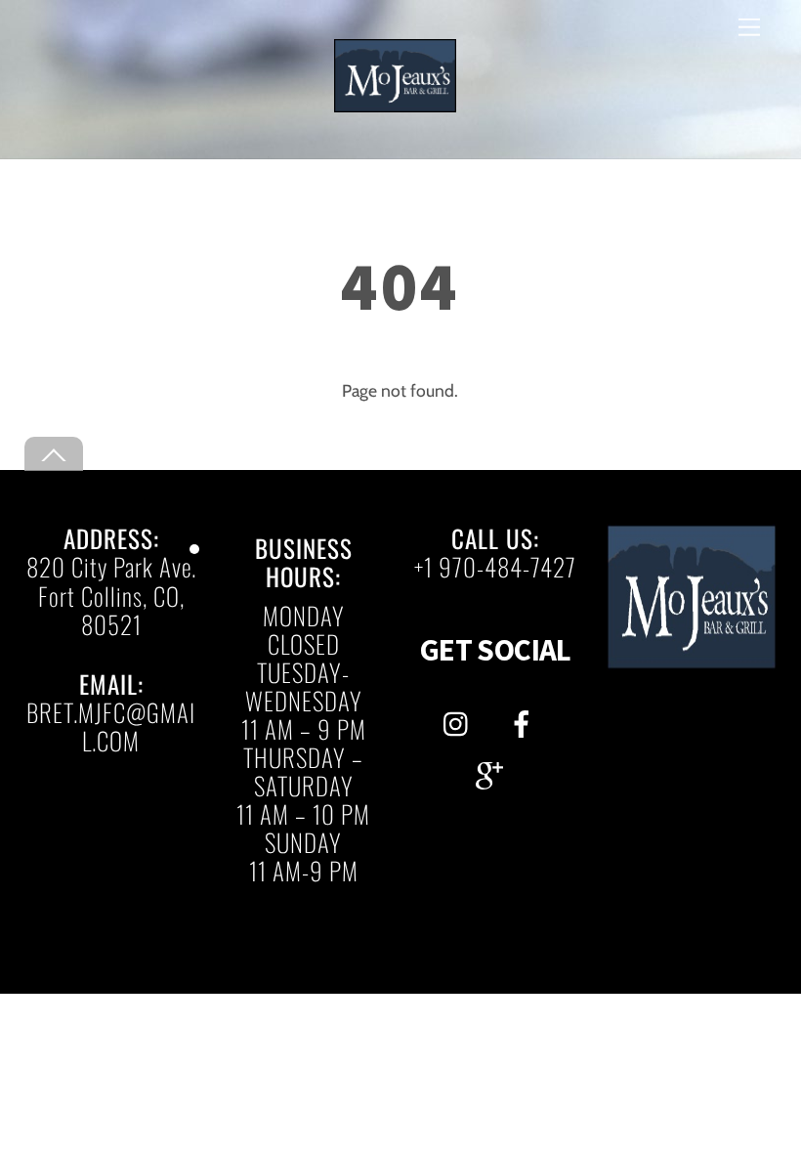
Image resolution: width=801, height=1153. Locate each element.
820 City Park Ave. (111, 566)
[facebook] (525, 720)
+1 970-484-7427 (495, 566)
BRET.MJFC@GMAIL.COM (110, 726)
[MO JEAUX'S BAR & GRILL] (395, 104)
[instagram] (460, 720)
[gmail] (493, 771)
